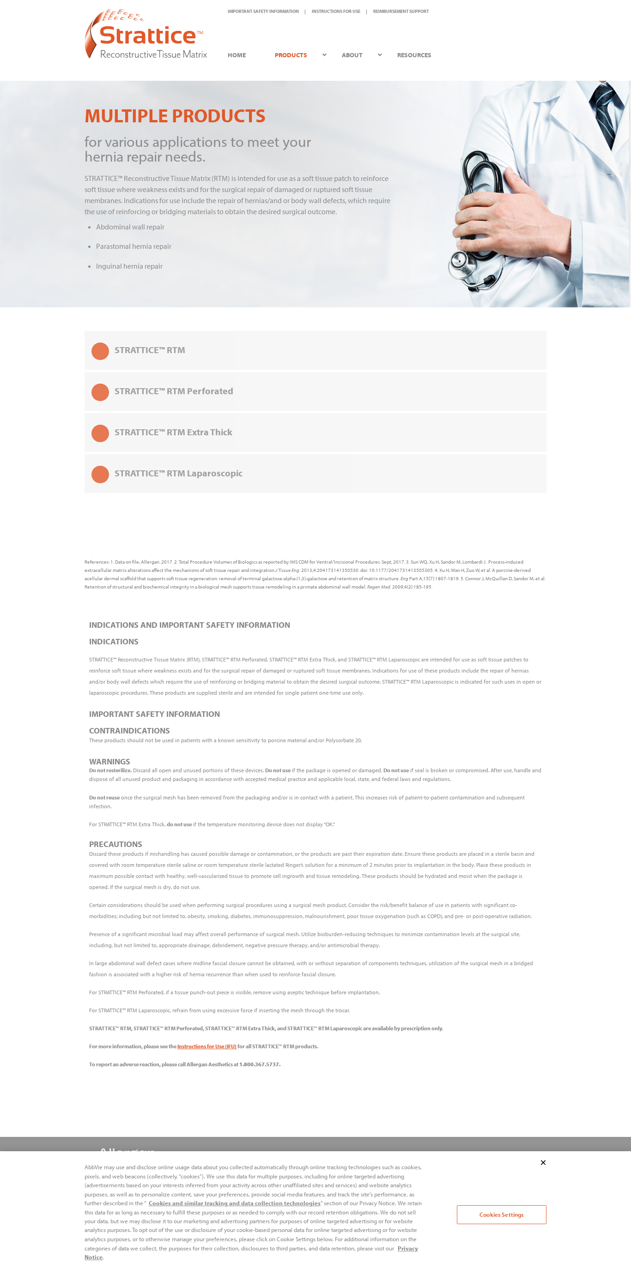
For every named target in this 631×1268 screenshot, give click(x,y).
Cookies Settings (501, 1214)
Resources (414, 55)
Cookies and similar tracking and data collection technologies (235, 1203)
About (352, 55)
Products (291, 55)
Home (237, 55)
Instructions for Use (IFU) (207, 1046)
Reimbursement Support (401, 11)
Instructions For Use (336, 11)
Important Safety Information (263, 11)
